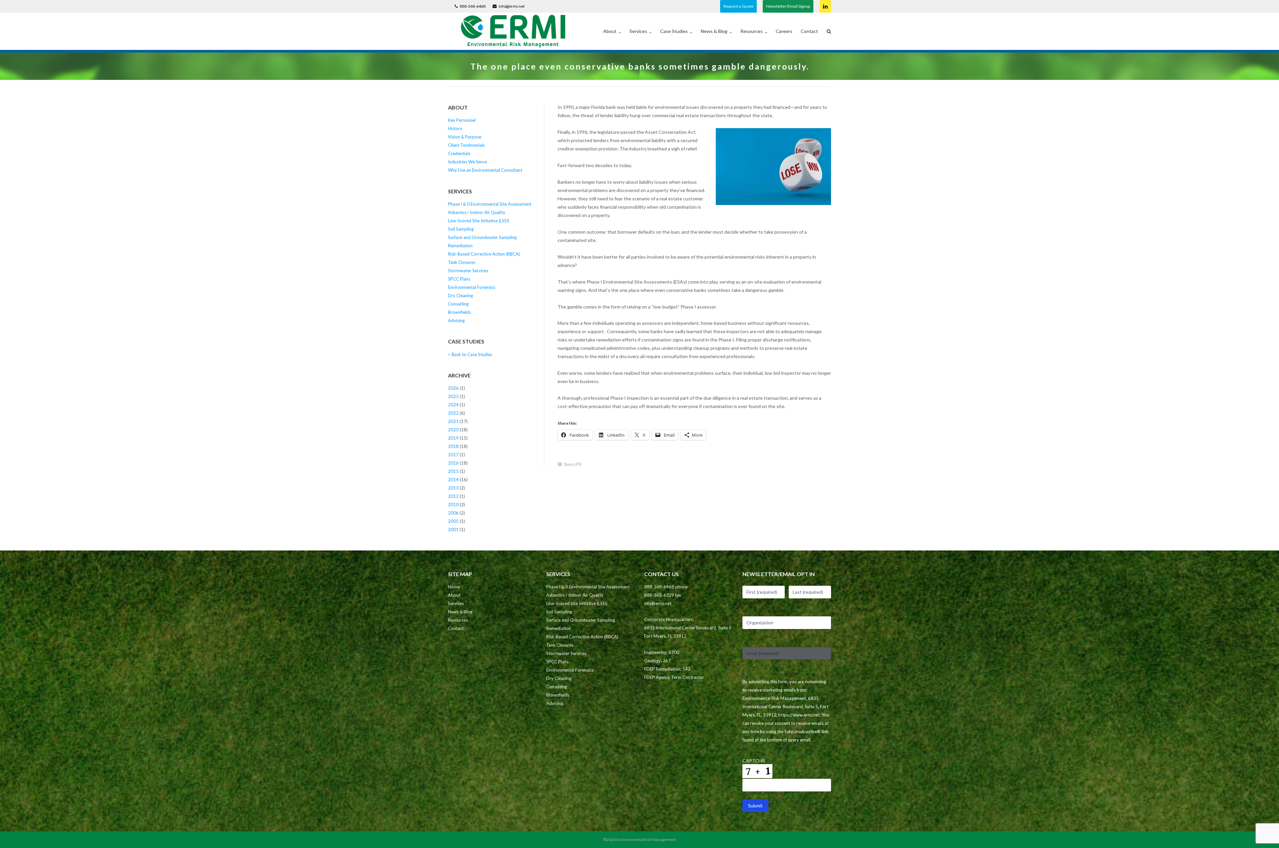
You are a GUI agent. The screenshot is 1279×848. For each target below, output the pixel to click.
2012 (453, 496)
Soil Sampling (461, 229)
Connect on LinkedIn (825, 6)
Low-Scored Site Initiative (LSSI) (478, 220)
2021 (453, 421)
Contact (809, 31)
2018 (453, 446)
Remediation (460, 245)
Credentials (459, 153)
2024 (453, 404)
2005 (453, 521)
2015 (453, 471)
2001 (453, 529)
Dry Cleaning (460, 295)
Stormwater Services (468, 270)
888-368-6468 (473, 6)
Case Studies (674, 31)
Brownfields (459, 312)
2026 (453, 388)
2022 (453, 413)
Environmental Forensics (471, 287)
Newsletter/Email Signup (788, 6)
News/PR (573, 464)
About (610, 31)
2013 (453, 488)
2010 (453, 504)
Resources (751, 31)
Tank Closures (461, 262)
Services (638, 31)
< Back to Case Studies (470, 354)
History (455, 128)
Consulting (458, 304)
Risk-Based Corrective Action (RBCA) (484, 254)
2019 (453, 438)
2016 (453, 463)
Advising (456, 320)
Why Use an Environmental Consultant (485, 170)
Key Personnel (462, 120)
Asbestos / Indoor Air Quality (476, 212)
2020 (453, 429)
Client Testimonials (466, 145)
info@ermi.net (512, 6)
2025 (453, 396)
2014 (453, 479)
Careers (784, 31)
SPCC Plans (459, 279)
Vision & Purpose (464, 136)
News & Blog (714, 31)
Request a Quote (738, 6)
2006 (453, 513)
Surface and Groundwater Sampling (482, 237)
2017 (453, 454)
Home (454, 586)
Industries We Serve (467, 161)
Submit (755, 805)
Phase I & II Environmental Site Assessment (489, 204)
